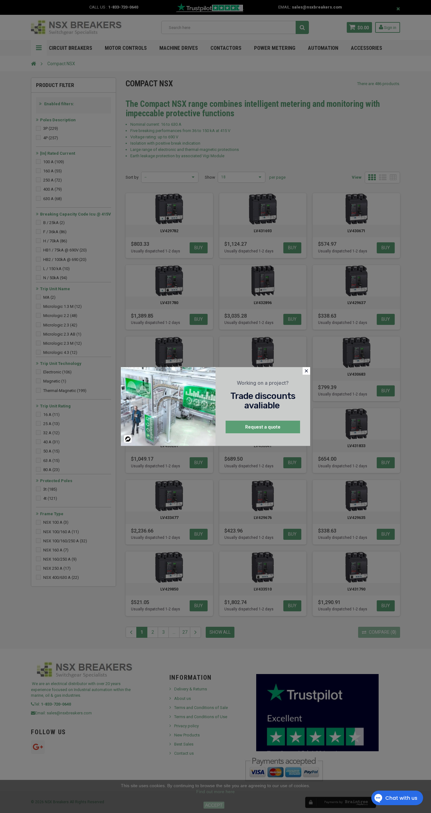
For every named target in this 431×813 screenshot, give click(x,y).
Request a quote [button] (262, 427)
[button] (306, 371)
